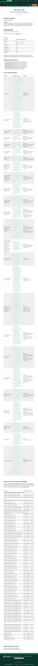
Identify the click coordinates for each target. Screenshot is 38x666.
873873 (23, 55)
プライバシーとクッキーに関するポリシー (25, 664)
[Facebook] (17, 658)
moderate (17, 33)
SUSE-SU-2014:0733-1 (9, 66)
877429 (14, 56)
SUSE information (8, 29)
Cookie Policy (32, 664)
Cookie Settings (16, 664)
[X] (19, 658)
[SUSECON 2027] (9, 1)
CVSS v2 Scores (6, 37)
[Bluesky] (23, 658)
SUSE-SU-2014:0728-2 (9, 64)
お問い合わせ (29, 656)
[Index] (19, 14)
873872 (12, 55)
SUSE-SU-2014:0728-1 (9, 63)
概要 (17, 656)
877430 (25, 56)
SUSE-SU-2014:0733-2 (9, 67)
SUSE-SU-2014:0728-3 (9, 65)
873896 (5, 56)
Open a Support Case (20, 662)
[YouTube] (15, 658)
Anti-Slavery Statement (13, 656)
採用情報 (4, 656)
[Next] (21, 14)
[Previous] (17, 14)
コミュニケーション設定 (22, 656)
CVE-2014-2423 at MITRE (8, 20)
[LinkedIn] (21, 658)
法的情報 (8, 656)
